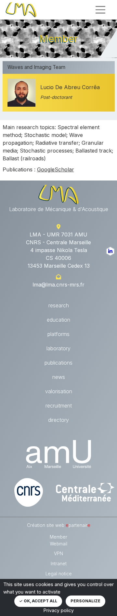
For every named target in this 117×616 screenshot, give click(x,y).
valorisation (58, 391)
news (58, 377)
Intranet (59, 563)
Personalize (85, 600)
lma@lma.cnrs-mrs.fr (58, 284)
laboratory (58, 348)
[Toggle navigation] (100, 10)
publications (58, 362)
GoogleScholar (55, 169)
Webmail (58, 543)
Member (58, 537)
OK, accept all (40, 600)
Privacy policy (59, 610)
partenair (78, 525)
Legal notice (59, 573)
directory (58, 420)
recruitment (59, 405)
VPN (58, 553)
